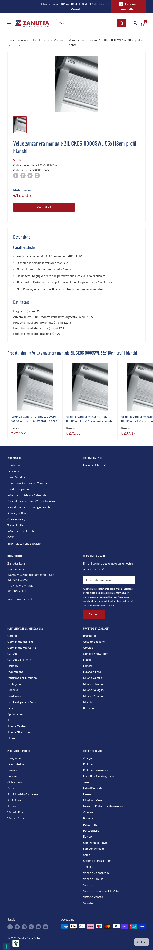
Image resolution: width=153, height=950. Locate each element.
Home (11, 40)
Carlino (12, 635)
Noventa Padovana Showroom (103, 806)
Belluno (88, 764)
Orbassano (14, 782)
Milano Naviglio (93, 690)
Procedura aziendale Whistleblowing (31, 501)
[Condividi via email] (37, 175)
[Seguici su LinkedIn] (45, 926)
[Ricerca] (121, 23)
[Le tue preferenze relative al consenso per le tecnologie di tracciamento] (6, 946)
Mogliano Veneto (94, 800)
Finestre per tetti (42, 40)
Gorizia (12, 653)
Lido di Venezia (92, 788)
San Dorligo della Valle (22, 702)
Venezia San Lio (93, 878)
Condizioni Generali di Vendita (27, 483)
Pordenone (14, 696)
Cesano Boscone (94, 641)
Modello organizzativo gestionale (28, 507)
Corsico (88, 647)
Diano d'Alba (15, 764)
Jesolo (87, 782)
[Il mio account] (135, 23)
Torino (11, 806)
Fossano (12, 770)
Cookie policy (16, 519)
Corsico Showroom (95, 653)
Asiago (87, 758)
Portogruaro (91, 830)
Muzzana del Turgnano (22, 677)
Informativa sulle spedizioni (25, 543)
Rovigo (87, 836)
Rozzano (88, 708)
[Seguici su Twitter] (17, 926)
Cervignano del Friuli (20, 641)
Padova (88, 818)
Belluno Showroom (95, 770)
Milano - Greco (93, 684)
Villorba (88, 903)
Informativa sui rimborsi (23, 531)
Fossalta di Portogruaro (98, 776)
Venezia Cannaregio (96, 872)
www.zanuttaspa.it (19, 599)
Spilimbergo (15, 714)
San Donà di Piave (95, 842)
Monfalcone (15, 671)
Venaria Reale (16, 812)
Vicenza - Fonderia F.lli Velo (101, 891)
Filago (87, 659)
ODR (10, 537)
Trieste (11, 720)
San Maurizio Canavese (22, 794)
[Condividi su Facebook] (15, 175)
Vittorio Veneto (93, 897)
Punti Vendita (16, 477)
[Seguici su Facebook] (10, 926)
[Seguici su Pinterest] (31, 926)
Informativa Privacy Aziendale (26, 495)
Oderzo (88, 812)
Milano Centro (92, 677)
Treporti (88, 866)
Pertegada (14, 684)
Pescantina (90, 824)
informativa (120, 592)
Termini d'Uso (16, 525)
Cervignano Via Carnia (22, 647)
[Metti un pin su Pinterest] (23, 175)
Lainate (88, 665)
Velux (17, 160)
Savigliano (14, 800)
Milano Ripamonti (94, 696)
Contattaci (44, 207)
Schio (86, 854)
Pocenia (12, 690)
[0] (142, 23)
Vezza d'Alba (15, 818)
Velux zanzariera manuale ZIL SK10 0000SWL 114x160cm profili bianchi (89, 419)
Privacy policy (16, 513)
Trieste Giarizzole (18, 732)
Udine (11, 738)
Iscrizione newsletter (129, 6)
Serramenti (24, 40)
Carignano (14, 758)
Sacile (11, 708)
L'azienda (13, 471)
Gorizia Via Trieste (19, 659)
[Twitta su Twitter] (30, 175)
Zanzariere (60, 40)
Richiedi (94, 614)
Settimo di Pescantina (97, 860)
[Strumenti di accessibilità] (15, 943)
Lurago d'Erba (92, 671)
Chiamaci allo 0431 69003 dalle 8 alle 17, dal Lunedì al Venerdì (75, 6)
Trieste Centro (16, 726)
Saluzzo (12, 788)
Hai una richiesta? (94, 465)
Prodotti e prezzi (18, 489)
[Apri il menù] (9, 23)
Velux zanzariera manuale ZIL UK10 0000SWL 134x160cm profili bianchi (34, 418)
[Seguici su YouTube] (38, 926)
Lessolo (12, 776)
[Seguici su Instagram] (24, 926)
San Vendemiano (94, 848)
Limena (87, 794)
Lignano (12, 665)
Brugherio (89, 635)
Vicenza (88, 885)
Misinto (88, 702)
